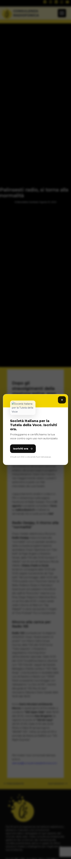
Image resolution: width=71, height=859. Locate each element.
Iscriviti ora (20, 448)
